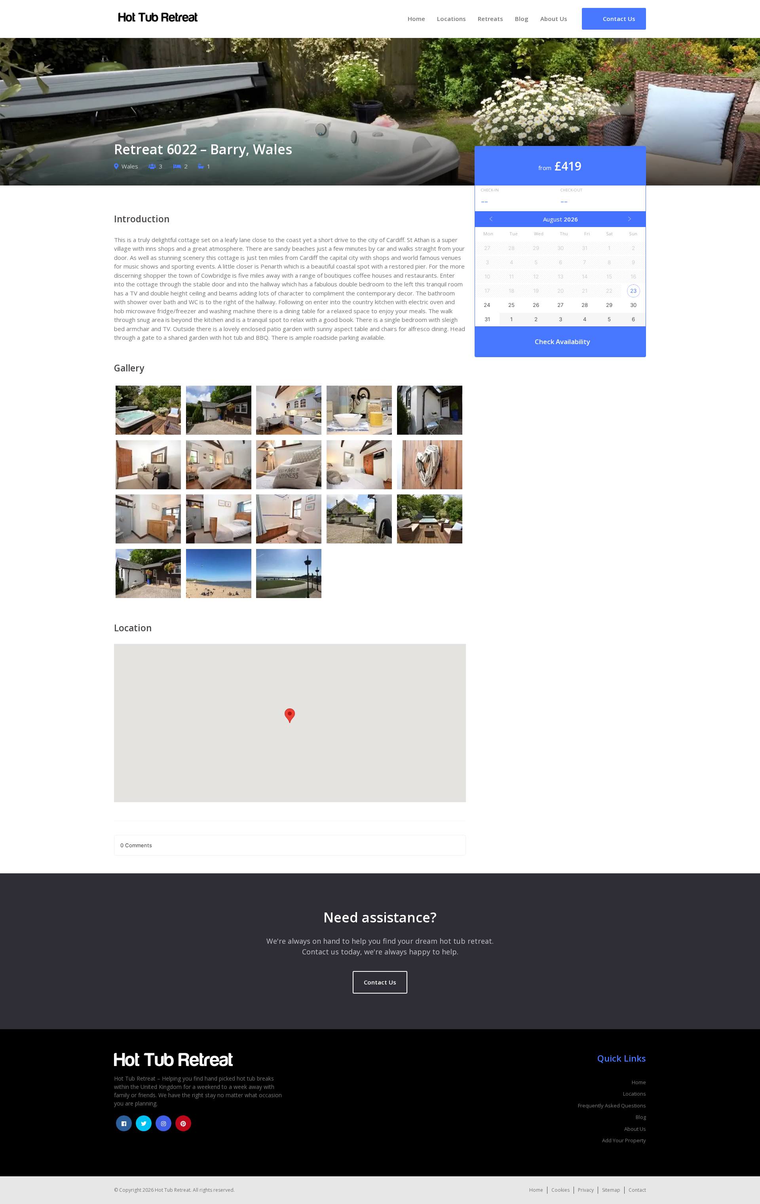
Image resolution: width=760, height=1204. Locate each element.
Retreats (490, 19)
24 (487, 305)
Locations (451, 19)
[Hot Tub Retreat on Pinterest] (183, 1123)
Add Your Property (624, 1140)
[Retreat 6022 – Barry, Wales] (149, 411)
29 (609, 305)
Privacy (586, 1190)
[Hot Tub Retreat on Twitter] (144, 1123)
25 (511, 305)
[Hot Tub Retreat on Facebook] (124, 1123)
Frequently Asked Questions (612, 1105)
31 (487, 319)
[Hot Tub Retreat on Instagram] (163, 1123)
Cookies (560, 1190)
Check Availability (562, 341)
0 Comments (136, 845)
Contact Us (380, 982)
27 (560, 305)
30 (633, 305)
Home (416, 19)
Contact (637, 1190)
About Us (553, 19)
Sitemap (611, 1190)
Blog (521, 19)
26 (536, 305)
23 (633, 291)
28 (584, 305)
